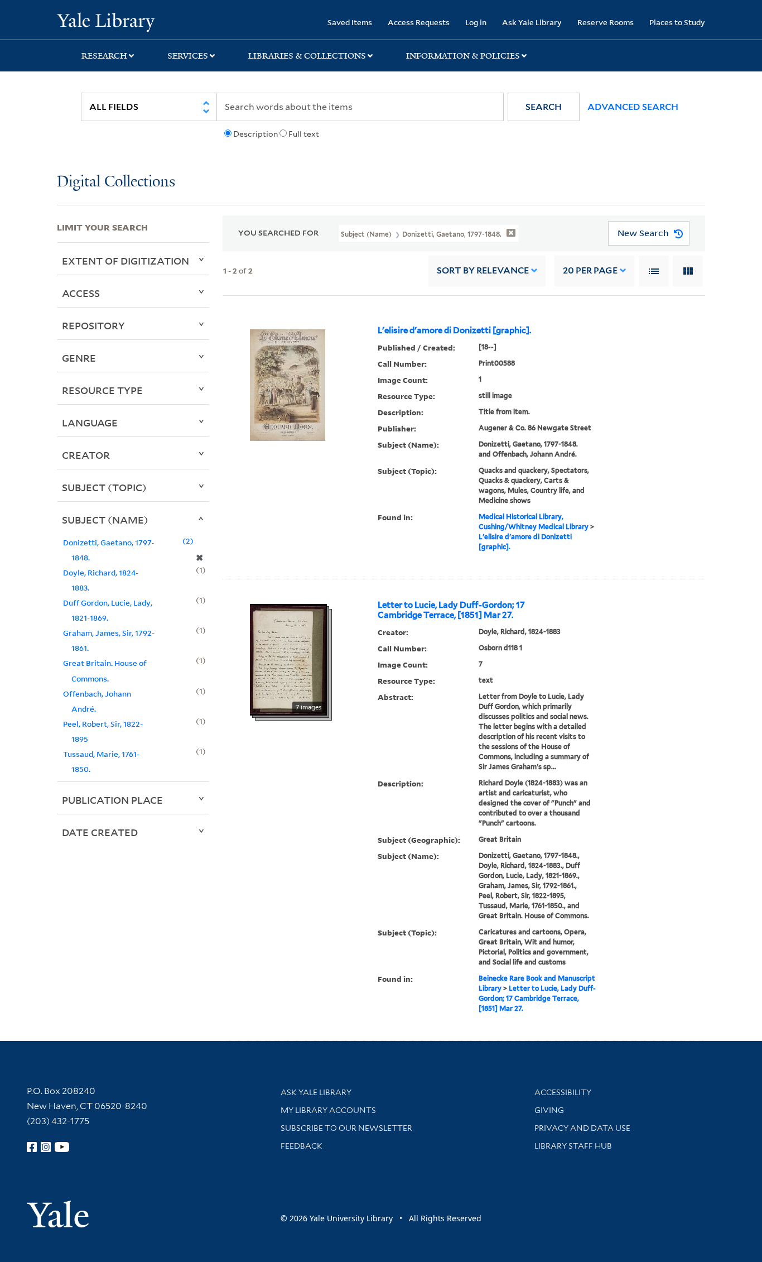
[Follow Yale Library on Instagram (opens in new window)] (46, 1147)
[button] (544, 107)
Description (255, 133)
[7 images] (288, 658)
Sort (483, 270)
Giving (549, 1110)
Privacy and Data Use (582, 1128)
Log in (475, 22)
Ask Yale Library (532, 22)
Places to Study (677, 22)
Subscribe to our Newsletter (346, 1128)
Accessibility (562, 1092)
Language (90, 422)
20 (590, 270)
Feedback (301, 1145)
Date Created (100, 832)
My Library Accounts (328, 1110)
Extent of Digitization (125, 260)
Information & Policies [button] (463, 55)
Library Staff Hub (573, 1145)
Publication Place (112, 800)
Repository (93, 325)
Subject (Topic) (104, 487)
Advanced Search (632, 107)
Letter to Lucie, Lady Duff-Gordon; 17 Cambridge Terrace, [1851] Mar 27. (451, 610)
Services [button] (187, 55)
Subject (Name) (105, 519)
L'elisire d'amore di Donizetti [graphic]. (454, 330)
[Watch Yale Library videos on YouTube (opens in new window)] (62, 1147)
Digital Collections (116, 182)
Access (81, 293)
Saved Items (349, 22)
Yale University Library (105, 21)
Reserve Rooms (605, 22)
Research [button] (104, 55)
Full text (303, 133)
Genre (79, 357)
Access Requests (419, 22)
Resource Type (102, 390)
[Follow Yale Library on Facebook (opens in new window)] (32, 1147)
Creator (86, 455)
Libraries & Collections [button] (307, 55)
